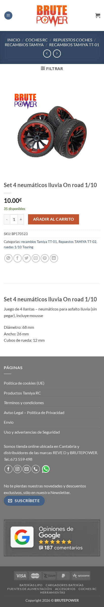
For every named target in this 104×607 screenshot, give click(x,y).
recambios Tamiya (24, 44)
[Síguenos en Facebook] (8, 469)
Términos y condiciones (24, 402)
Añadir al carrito (53, 219)
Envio (9, 422)
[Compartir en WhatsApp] (8, 258)
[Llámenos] (36, 469)
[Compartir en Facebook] (17, 258)
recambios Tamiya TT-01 (74, 44)
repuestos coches (72, 39)
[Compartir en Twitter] (26, 258)
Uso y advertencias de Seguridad (32, 432)
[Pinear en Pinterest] (45, 258)
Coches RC (36, 39)
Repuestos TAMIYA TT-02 (77, 242)
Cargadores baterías (65, 585)
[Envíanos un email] (26, 469)
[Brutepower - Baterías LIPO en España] (52, 15)
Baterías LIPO (31, 585)
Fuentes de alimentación (29, 589)
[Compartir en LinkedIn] (54, 258)
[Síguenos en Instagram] (17, 469)
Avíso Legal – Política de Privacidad (34, 412)
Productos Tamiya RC (22, 392)
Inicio (13, 39)
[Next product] (47, 53)
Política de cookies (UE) (24, 383)
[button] (8, 15)
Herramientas (52, 592)
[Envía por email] (36, 258)
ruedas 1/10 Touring (18, 247)
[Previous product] (57, 53)
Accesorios (65, 589)
